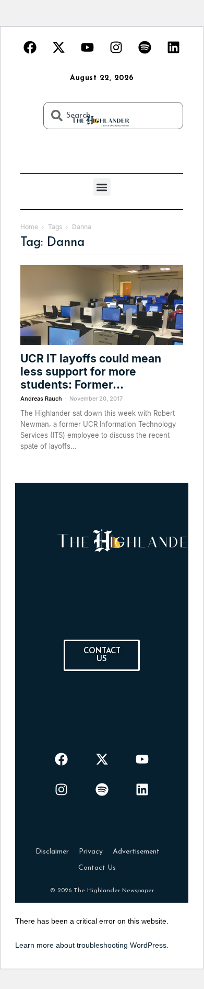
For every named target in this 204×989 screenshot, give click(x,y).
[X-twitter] (59, 47)
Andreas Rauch (41, 398)
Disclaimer (52, 852)
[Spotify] (145, 47)
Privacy (91, 852)
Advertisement (136, 852)
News (30, 340)
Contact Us (97, 868)
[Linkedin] (174, 47)
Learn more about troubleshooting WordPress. (92, 945)
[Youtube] (88, 47)
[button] (102, 187)
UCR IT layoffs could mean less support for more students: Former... (90, 371)
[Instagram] (116, 47)
